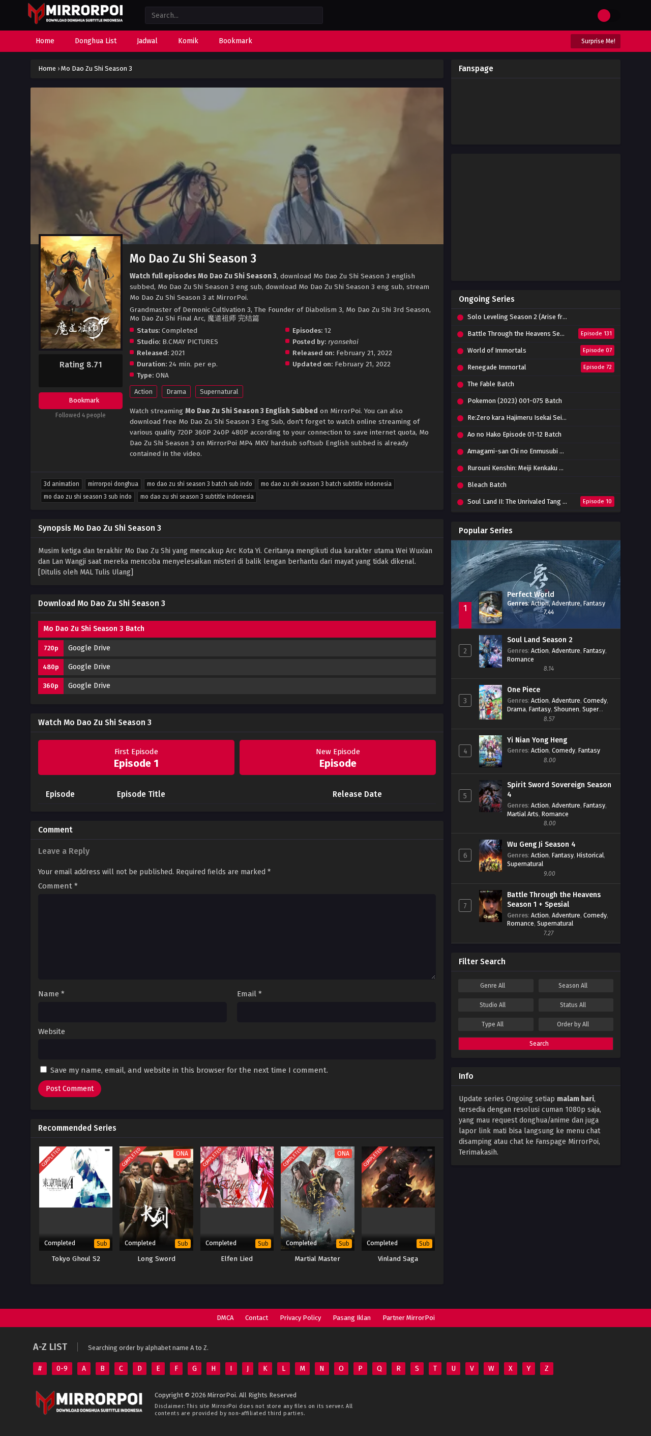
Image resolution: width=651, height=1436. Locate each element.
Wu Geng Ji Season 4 (541, 844)
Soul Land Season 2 (540, 640)
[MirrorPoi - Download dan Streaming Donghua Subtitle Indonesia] (75, 22)
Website (51, 1031)
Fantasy (594, 603)
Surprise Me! (597, 41)
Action (143, 391)
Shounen (566, 709)
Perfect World (530, 594)
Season (572, 985)
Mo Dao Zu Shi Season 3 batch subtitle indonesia (326, 483)
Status (573, 1005)
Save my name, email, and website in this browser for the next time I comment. (189, 1070)
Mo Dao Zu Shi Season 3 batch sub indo (199, 483)
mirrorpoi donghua (113, 483)
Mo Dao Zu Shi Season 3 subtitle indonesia (197, 496)
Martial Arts (523, 814)
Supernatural (219, 391)
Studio (493, 1005)
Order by (573, 1024)
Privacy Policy (300, 1318)
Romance (520, 659)
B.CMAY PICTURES (190, 341)
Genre (492, 985)
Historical (590, 855)
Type (493, 1024)
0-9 (62, 1368)
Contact (256, 1318)
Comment (58, 886)
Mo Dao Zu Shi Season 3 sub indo (88, 496)
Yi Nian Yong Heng (537, 740)
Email (249, 994)
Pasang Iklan (352, 1318)
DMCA (225, 1318)
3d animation (61, 483)
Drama (176, 391)
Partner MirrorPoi (408, 1318)
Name (51, 994)
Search (538, 1043)
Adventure (566, 603)
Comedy (595, 700)
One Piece (523, 689)
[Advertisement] (535, 217)
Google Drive (89, 648)
